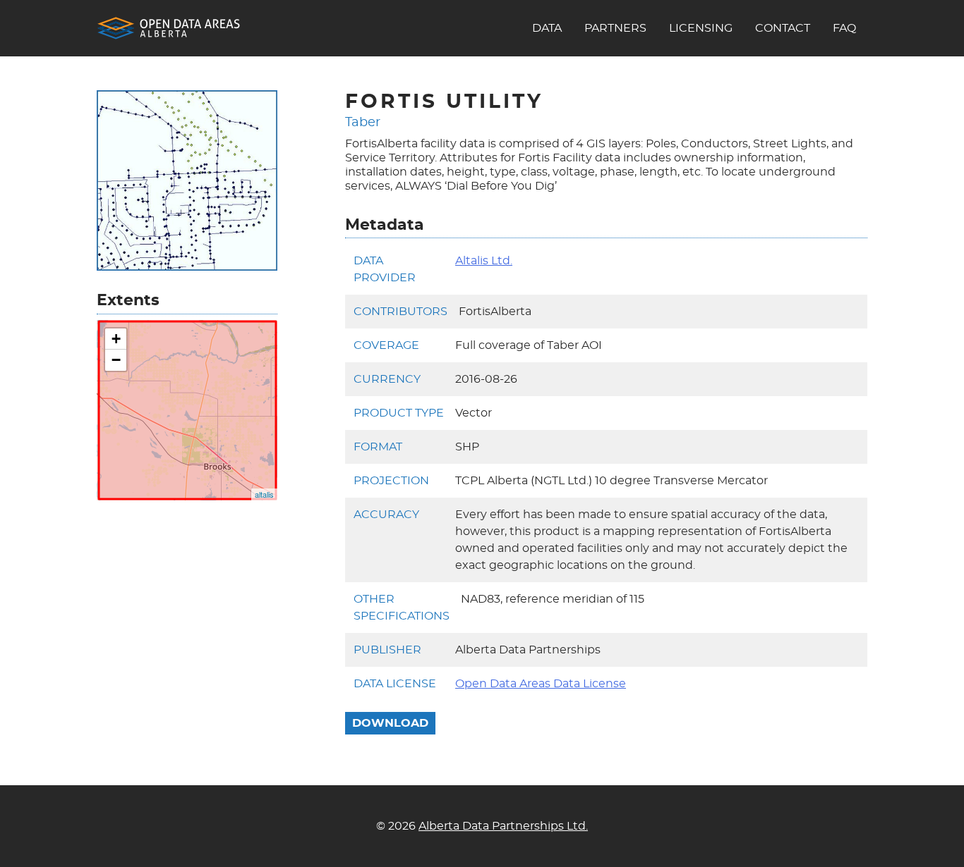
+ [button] (116, 339)
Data (547, 28)
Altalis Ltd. (483, 260)
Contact (782, 28)
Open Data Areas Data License (540, 683)
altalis (264, 494)
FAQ (844, 28)
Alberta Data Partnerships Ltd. (503, 826)
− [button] (116, 360)
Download (390, 723)
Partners (615, 28)
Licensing (701, 28)
